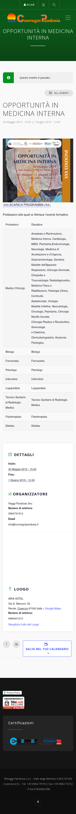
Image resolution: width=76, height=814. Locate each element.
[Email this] (16, 644)
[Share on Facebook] (6, 644)
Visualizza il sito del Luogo (23, 624)
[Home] (34, 17)
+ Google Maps (52, 608)
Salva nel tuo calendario (47, 649)
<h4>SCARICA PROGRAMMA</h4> (27, 205)
